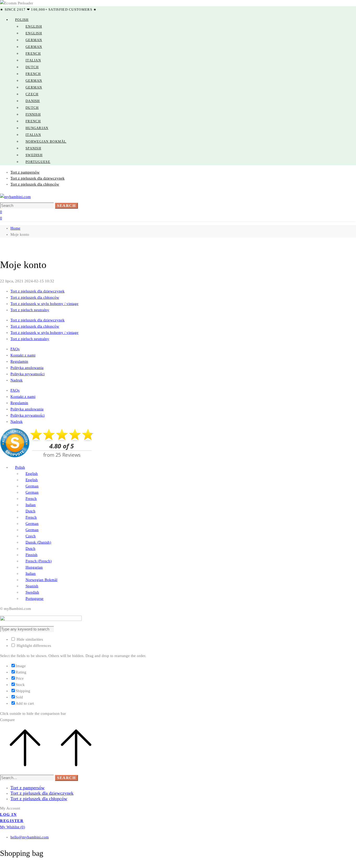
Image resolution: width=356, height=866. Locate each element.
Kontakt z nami (22, 355)
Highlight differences (33, 646)
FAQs (15, 349)
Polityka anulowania (27, 368)
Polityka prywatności (27, 374)
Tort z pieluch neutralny (29, 310)
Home (15, 228)
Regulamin (19, 361)
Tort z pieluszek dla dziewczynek (37, 291)
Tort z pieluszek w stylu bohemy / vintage (44, 304)
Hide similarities (29, 639)
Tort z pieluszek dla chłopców (34, 297)
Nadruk (16, 380)
